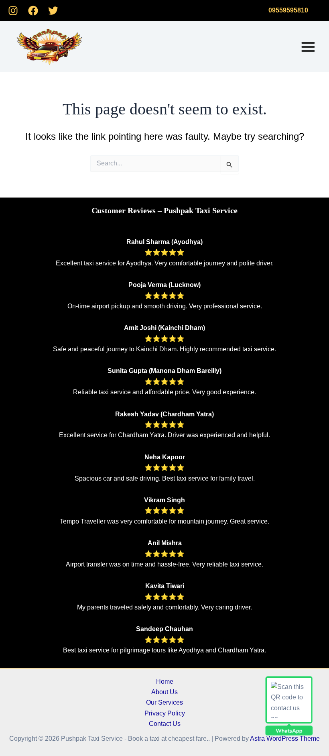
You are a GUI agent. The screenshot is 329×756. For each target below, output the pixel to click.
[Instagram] (13, 11)
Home (164, 681)
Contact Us (165, 723)
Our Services (164, 702)
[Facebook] (33, 11)
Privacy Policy (164, 713)
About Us (164, 692)
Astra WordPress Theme (285, 738)
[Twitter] (53, 11)
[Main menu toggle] (308, 47)
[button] (288, 10)
